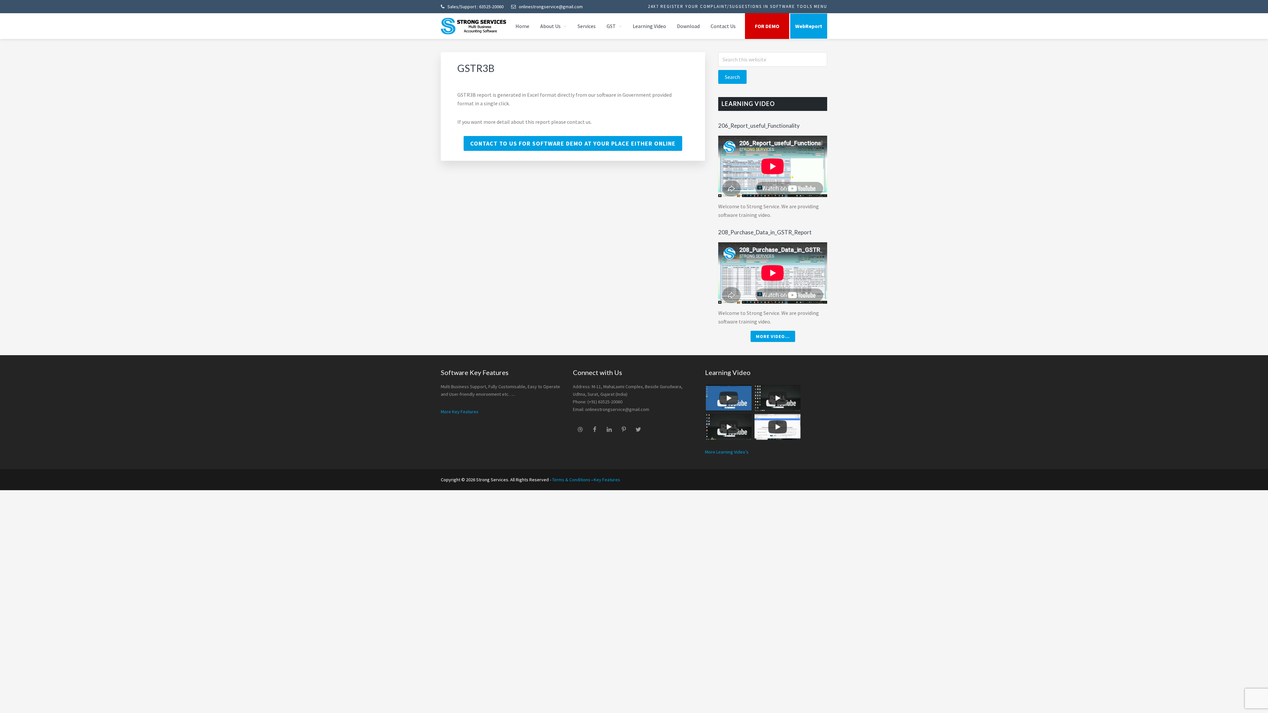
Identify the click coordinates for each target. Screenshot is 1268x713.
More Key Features (459, 412)
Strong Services (474, 26)
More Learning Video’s (727, 452)
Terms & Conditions (571, 480)
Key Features (607, 480)
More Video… (773, 336)
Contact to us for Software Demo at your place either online (573, 143)
